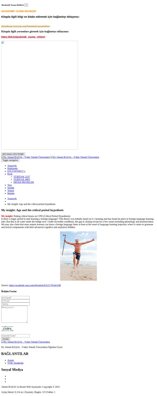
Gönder (5, 339)
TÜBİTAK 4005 (21, 179)
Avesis (10, 360)
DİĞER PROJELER (23, 182)
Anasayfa (12, 198)
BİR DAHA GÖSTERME (13, 154)
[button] (9, 174)
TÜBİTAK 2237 (21, 176)
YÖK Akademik (15, 363)
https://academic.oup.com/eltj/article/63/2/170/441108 (35, 285)
